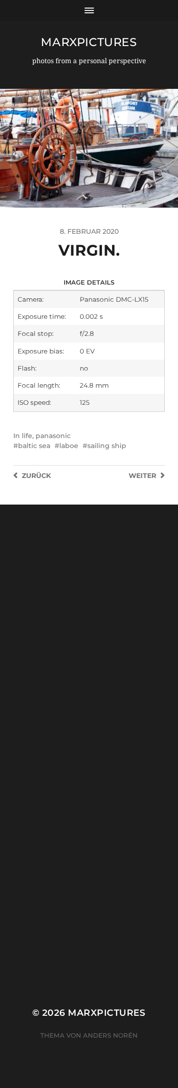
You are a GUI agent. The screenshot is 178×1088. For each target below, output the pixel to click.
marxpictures (89, 42)
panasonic (53, 435)
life (27, 435)
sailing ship (106, 445)
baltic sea (34, 445)
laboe (68, 445)
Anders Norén (110, 1035)
